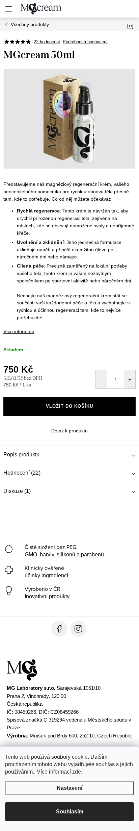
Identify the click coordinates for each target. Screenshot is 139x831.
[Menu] (9, 9)
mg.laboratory (78, 629)
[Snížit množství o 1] (101, 379)
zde (76, 772)
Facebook (59, 629)
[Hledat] (106, 9)
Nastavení (69, 788)
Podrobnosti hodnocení (85, 41)
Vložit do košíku (69, 406)
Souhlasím (69, 811)
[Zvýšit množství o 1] (129, 379)
